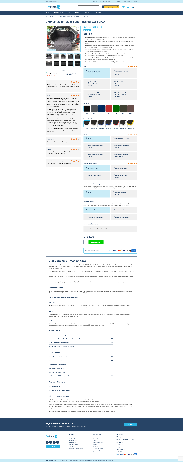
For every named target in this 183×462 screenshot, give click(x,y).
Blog (100, 1)
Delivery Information (127, 1)
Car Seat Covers (73, 438)
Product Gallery (106, 1)
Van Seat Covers (73, 444)
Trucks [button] (77, 12)
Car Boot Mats (73, 440)
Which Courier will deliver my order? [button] (59, 376)
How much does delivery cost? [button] (57, 372)
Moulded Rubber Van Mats (76, 448)
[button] (78, 28)
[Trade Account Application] (123, 7)
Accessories (98, 12)
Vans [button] (68, 12)
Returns (135, 1)
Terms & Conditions (98, 448)
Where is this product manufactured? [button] (59, 342)
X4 (64, 17)
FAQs (113, 1)
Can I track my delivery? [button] (55, 360)
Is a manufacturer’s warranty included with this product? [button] (64, 338)
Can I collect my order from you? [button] (57, 357)
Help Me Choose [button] (133, 66)
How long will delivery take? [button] (56, 368)
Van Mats (71, 446)
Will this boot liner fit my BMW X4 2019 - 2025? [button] (61, 346)
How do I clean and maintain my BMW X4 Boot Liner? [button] (63, 335)
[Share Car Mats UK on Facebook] (50, 442)
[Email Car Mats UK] (57, 442)
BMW (60, 17)
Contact (118, 1)
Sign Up (130, 424)
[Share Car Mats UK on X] (47, 442)
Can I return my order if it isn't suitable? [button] (60, 390)
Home (47, 17)
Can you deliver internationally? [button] (57, 364)
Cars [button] (47, 12)
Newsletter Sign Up (53, 446)
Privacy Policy (96, 450)
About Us (95, 1)
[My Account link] (128, 7)
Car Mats (71, 437)
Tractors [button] (86, 12)
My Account (96, 446)
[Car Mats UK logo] (56, 436)
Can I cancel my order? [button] (55, 386)
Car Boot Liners (58, 12)
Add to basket (96, 242)
